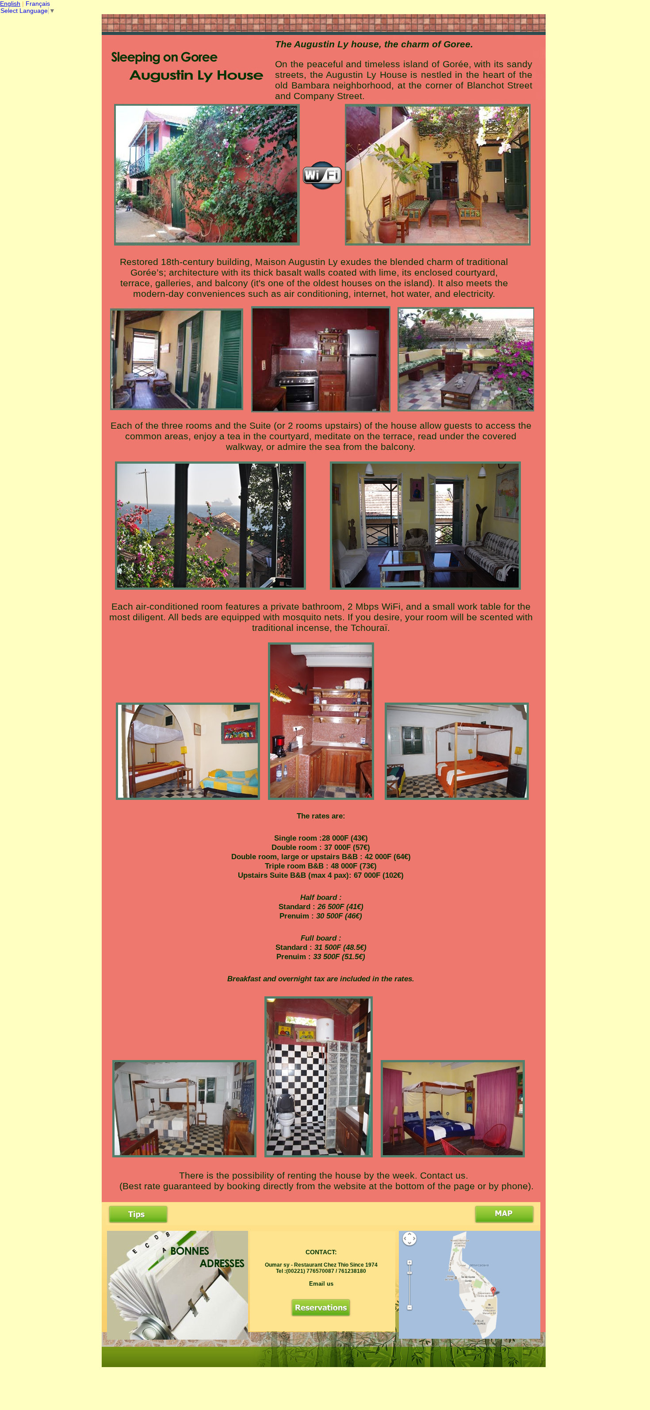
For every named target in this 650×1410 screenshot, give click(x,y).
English (10, 3)
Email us (321, 1283)
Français (38, 3)
